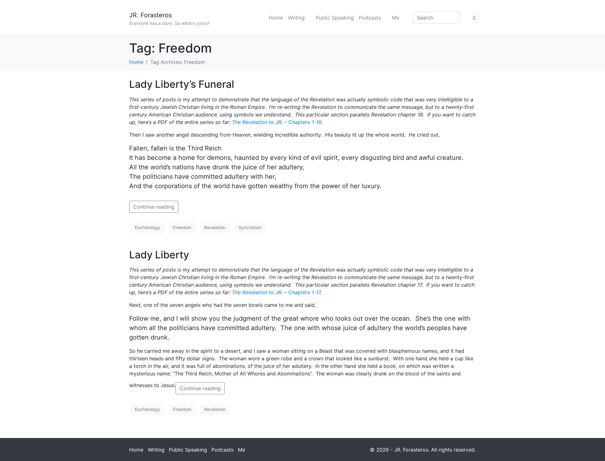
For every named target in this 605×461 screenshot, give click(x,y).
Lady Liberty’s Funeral (181, 84)
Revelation (215, 227)
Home (276, 17)
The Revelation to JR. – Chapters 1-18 (276, 122)
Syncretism (250, 227)
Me (395, 17)
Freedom (182, 227)
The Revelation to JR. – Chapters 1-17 (276, 292)
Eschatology (147, 227)
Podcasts (370, 17)
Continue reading (153, 207)
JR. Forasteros (150, 15)
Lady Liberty (159, 255)
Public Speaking (335, 17)
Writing (296, 17)
